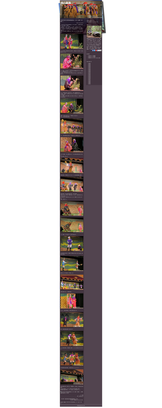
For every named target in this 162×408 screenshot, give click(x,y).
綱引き (93, 48)
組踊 (87, 49)
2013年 (89, 77)
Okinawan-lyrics (79, 405)
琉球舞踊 (98, 48)
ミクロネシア (95, 42)
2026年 (89, 63)
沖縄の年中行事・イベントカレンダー (92, 21)
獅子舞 (96, 48)
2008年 (89, 82)
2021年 (89, 68)
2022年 (89, 67)
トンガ (88, 41)
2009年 (89, 81)
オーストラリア (90, 42)
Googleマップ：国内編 (91, 55)
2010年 (89, 80)
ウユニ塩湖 (98, 40)
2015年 (89, 75)
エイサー (90, 48)
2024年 (89, 65)
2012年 (89, 78)
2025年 (89, 64)
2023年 (89, 66)
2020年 (89, 69)
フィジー (90, 41)
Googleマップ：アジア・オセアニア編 (94, 57)
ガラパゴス (94, 40)
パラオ (94, 43)
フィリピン (90, 43)
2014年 (89, 76)
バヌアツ (94, 41)
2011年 (89, 79)
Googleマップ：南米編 (91, 56)
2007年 (89, 83)
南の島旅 (66, 2)
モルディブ (97, 43)
